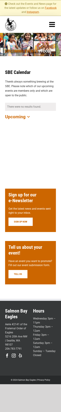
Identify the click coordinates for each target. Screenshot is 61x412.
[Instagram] (14, 356)
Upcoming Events (21, 51)
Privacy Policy (43, 380)
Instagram (33, 12)
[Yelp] (20, 356)
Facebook (51, 7)
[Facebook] (7, 356)
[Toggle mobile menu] (52, 24)
